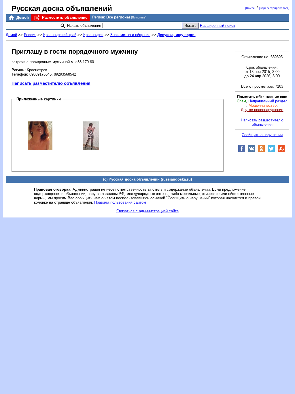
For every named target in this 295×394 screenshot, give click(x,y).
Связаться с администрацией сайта (147, 211)
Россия (30, 35)
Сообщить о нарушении (262, 135)
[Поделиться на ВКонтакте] (251, 151)
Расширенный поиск (217, 25)
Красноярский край (59, 35)
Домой (22, 17)
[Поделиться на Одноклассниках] (261, 151)
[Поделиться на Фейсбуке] (241, 151)
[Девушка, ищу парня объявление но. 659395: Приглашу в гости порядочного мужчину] (40, 135)
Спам (241, 101)
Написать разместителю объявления (51, 83)
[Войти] (250, 8)
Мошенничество (263, 105)
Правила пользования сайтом (120, 202)
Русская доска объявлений (62, 8)
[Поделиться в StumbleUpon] (281, 151)
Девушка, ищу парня (176, 35)
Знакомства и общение (130, 35)
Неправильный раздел (268, 101)
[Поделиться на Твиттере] (271, 151)
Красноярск (93, 35)
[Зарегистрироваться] (274, 8)
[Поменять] (138, 17)
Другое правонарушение (262, 110)
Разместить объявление (64, 17)
